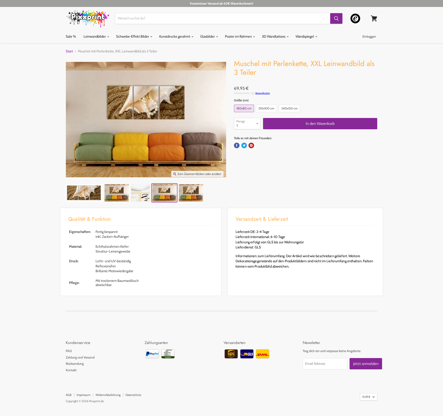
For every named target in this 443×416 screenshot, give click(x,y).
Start (69, 51)
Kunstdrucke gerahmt (175, 36)
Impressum (83, 395)
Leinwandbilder (95, 36)
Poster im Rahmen (238, 36)
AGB (69, 395)
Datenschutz (133, 395)
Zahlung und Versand (80, 357)
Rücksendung (75, 364)
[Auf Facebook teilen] (236, 145)
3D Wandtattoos (274, 36)
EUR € (366, 396)
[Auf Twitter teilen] (244, 145)
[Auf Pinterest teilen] (251, 145)
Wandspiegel (305, 36)
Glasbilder (208, 36)
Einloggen (369, 36)
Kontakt (71, 370)
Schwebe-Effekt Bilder (133, 36)
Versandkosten (262, 93)
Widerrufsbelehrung (108, 395)
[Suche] (336, 18)
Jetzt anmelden (365, 363)
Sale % (71, 36)
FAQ (69, 351)
